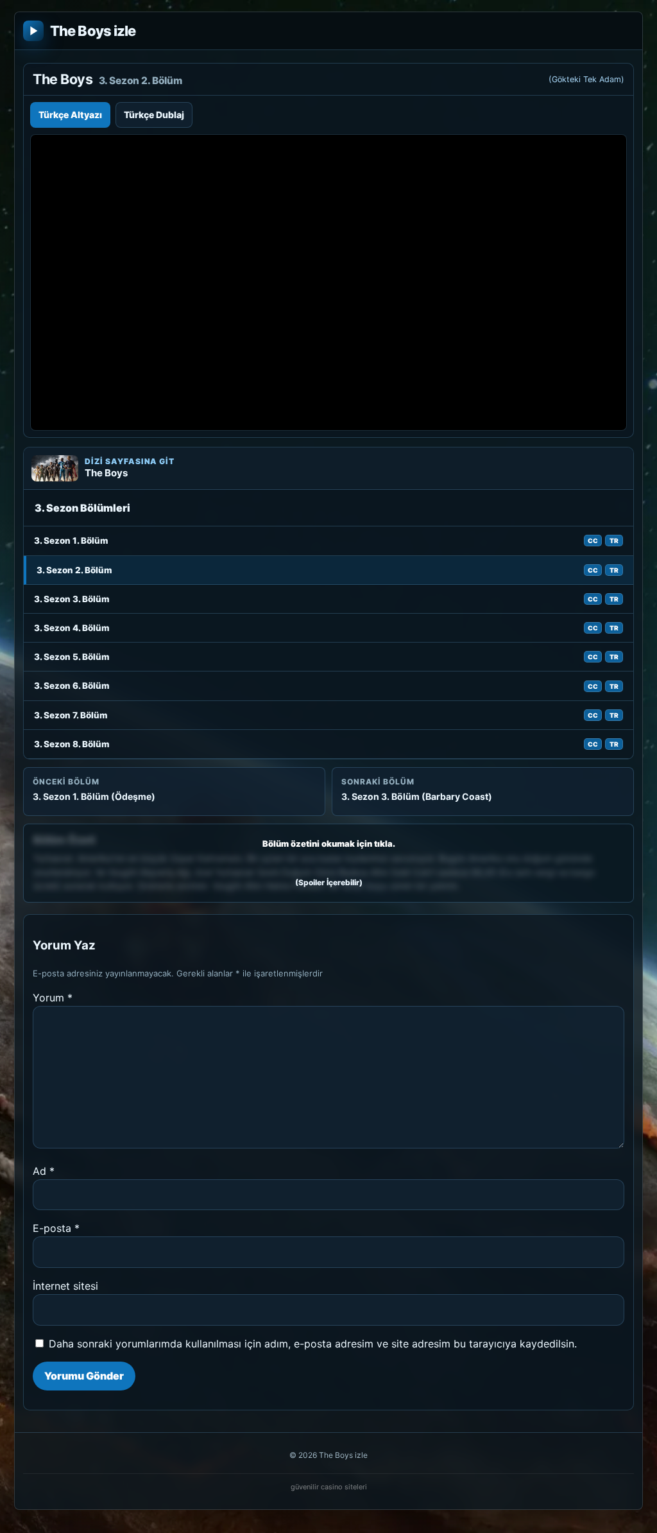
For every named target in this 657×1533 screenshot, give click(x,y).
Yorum (53, 997)
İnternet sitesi (65, 1285)
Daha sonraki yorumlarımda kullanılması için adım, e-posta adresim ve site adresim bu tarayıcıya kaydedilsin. (313, 1343)
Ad (44, 1171)
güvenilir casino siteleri (329, 1486)
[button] (328, 863)
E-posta (56, 1228)
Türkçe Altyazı (70, 114)
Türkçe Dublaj (154, 114)
